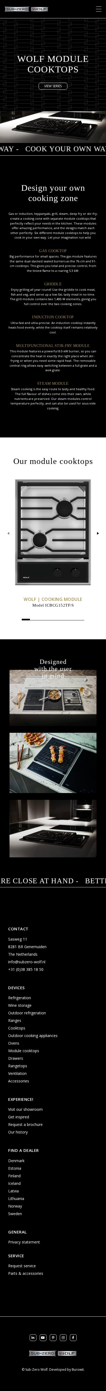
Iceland (14, 1183)
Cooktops (16, 1028)
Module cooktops (23, 1050)
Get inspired (18, 1116)
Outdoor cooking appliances (33, 1035)
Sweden (15, 1213)
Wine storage (20, 1005)
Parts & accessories (25, 1273)
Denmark (16, 1160)
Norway (15, 1206)
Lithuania (16, 1198)
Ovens (13, 1043)
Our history (18, 1132)
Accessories (18, 1081)
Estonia (14, 1168)
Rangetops (17, 1065)
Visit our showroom (25, 1109)
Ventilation (17, 1073)
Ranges (14, 1020)
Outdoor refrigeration (27, 1012)
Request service (22, 1265)
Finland (14, 1175)
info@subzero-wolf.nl (26, 961)
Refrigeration (19, 997)
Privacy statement (24, 1242)
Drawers (15, 1058)
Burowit (78, 1369)
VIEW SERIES (53, 86)
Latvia (13, 1190)
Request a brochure (25, 1124)
